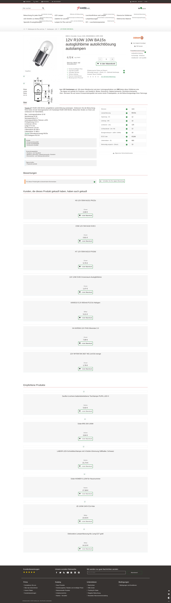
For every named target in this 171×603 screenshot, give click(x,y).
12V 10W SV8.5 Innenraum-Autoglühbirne (85, 277)
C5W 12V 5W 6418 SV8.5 (85, 226)
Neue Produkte (60, 585)
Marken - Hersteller (61, 595)
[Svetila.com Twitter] (60, 573)
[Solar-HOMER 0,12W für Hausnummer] (85, 474)
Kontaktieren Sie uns (30, 585)
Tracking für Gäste (93, 590)
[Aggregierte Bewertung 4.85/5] (29, 572)
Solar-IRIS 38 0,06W (85, 424)
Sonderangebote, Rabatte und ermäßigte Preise (69, 587)
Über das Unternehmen (31, 587)
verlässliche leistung (137, 53)
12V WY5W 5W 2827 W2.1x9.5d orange (85, 354)
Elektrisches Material (131, 18)
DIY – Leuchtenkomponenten (100, 21)
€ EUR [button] (147, 1)
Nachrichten (91, 585)
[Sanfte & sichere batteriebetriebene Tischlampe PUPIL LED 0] (85, 392)
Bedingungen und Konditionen (128, 585)
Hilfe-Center (91, 587)
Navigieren (46, 1)
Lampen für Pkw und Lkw (69, 21)
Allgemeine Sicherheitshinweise (124, 153)
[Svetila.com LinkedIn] (75, 573)
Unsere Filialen (28, 590)
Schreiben (27, 1)
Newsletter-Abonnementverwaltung (98, 595)
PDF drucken (139, 46)
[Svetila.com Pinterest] (79, 573)
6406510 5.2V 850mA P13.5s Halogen (85, 303)
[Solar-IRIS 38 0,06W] (85, 419)
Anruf (36, 1)
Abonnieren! (134, 572)
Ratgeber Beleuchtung (94, 593)
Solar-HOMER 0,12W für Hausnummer (85, 479)
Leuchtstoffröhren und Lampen (100, 15)
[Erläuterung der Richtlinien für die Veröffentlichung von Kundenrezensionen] (95, 181)
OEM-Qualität (142, 57)
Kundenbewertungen (30, 593)
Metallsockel (134, 57)
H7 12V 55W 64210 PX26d (85, 252)
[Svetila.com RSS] (64, 573)
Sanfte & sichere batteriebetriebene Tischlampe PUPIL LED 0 (85, 396)
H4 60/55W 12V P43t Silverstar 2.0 (85, 328)
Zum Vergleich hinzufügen (139, 43)
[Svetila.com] (84, 8)
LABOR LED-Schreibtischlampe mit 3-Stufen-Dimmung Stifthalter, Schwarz (85, 451)
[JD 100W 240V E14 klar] (85, 502)
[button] (56, 1)
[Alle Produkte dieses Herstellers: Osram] (138, 37)
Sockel (27, 133)
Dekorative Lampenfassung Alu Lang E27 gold (85, 534)
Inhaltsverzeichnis (61, 593)
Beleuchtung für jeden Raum (38, 15)
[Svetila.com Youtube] (68, 573)
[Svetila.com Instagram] (72, 573)
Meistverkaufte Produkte (63, 590)
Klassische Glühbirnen (131, 15)
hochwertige (134, 55)
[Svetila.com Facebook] (57, 573)
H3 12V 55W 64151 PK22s (85, 200)
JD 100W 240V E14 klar (85, 506)
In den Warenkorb (86, 215)
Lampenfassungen (100, 18)
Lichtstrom (142, 55)
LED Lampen (69, 15)
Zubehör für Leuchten (69, 18)
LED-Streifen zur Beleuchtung (38, 18)
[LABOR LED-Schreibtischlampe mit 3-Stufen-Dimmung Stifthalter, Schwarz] (85, 447)
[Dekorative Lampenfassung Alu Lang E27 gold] (85, 529)
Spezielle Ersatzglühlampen (38, 21)
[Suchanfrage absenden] (43, 8)
